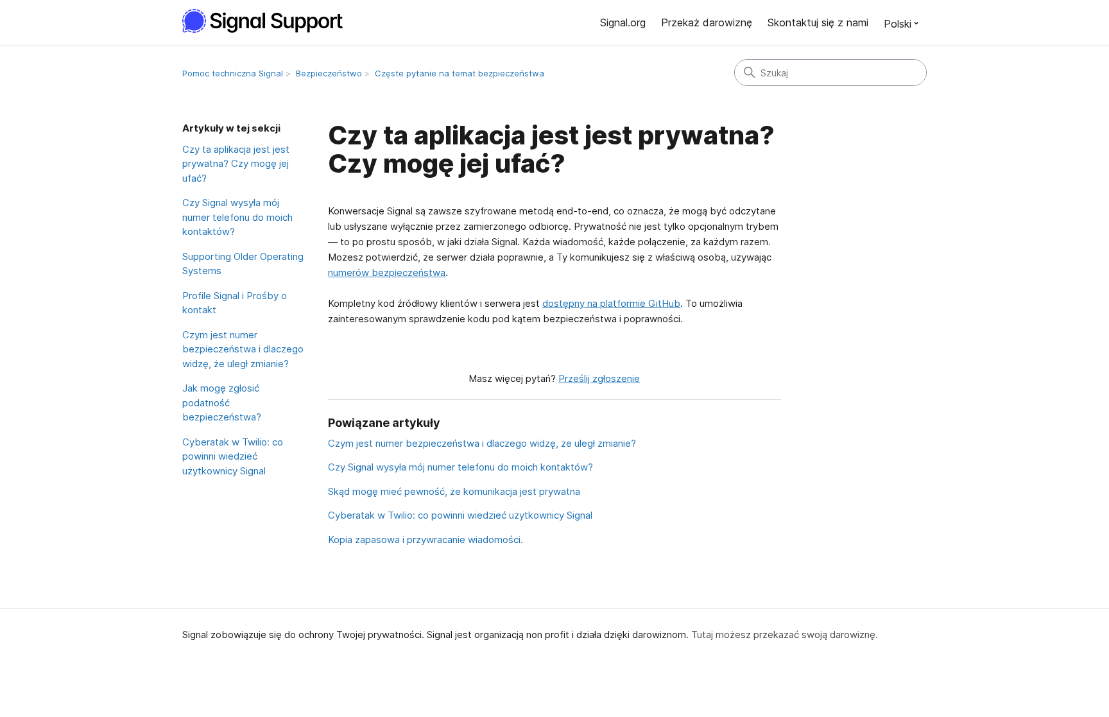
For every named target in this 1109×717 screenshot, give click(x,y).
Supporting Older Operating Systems (243, 263)
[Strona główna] (269, 21)
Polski (897, 24)
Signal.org (623, 22)
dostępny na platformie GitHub (611, 303)
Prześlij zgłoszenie (599, 378)
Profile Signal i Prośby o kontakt (234, 302)
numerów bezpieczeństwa (386, 272)
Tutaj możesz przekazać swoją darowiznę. (784, 634)
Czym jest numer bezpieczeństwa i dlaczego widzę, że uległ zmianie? (243, 349)
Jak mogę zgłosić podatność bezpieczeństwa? (221, 402)
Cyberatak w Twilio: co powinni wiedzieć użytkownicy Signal (232, 456)
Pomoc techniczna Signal (232, 73)
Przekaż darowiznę (706, 22)
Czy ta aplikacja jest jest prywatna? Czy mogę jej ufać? (235, 163)
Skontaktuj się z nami (818, 22)
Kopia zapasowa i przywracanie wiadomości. (425, 539)
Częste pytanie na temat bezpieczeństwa (459, 73)
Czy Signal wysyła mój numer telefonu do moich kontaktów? (237, 217)
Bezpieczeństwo (329, 73)
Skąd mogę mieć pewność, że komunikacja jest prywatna (454, 491)
